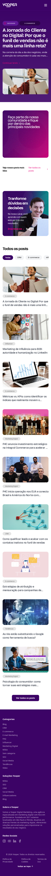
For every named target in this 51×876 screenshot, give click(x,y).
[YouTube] (9, 841)
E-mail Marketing (10, 735)
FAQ (4, 739)
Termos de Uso (42, 860)
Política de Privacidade (8, 860)
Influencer (7, 742)
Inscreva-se (15, 229)
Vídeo (5, 768)
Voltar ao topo (24, 866)
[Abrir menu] (46, 5)
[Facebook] (19, 841)
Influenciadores (9, 795)
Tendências (8, 764)
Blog (5, 724)
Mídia (5, 749)
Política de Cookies (25, 860)
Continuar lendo (10, 63)
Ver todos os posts (34, 169)
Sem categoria (9, 753)
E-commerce (33, 257)
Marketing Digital (10, 746)
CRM (19, 257)
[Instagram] (4, 841)
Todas (7, 257)
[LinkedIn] (14, 841)
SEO (4, 757)
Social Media (8, 760)
